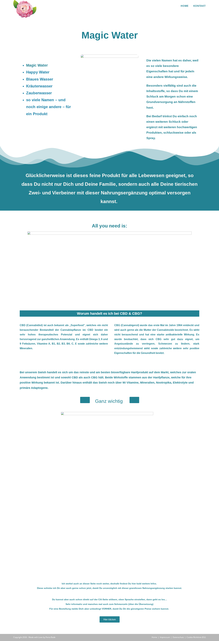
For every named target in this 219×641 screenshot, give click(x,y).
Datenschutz (178, 637)
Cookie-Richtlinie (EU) (196, 637)
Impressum (165, 637)
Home (154, 637)
